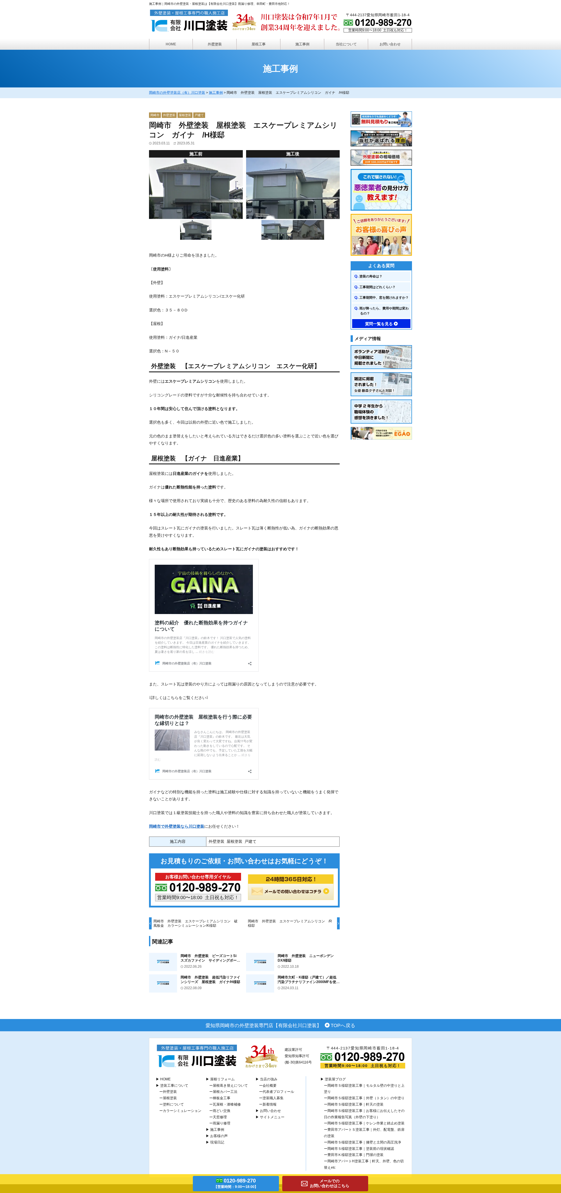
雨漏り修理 (221, 1123)
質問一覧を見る (379, 324)
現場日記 (217, 1142)
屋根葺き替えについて (230, 1085)
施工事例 (217, 1129)
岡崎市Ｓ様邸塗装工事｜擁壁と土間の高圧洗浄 (364, 1142)
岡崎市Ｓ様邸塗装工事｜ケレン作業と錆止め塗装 (366, 1123)
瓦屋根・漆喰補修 (227, 1104)
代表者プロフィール (278, 1092)
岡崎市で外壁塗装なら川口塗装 (176, 826)
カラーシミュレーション (182, 1111)
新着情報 (270, 1104)
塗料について (173, 1104)
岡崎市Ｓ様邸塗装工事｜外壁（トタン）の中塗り (366, 1098)
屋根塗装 (185, 115)
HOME (171, 44)
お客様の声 (219, 1136)
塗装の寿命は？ (370, 276)
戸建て (199, 115)
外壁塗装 (169, 115)
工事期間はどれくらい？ (377, 287)
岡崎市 (155, 115)
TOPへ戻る (343, 1025)
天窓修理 (220, 1117)
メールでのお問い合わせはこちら (329, 1183)
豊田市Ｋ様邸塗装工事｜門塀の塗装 (355, 1155)
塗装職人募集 (273, 1098)
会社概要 (270, 1085)
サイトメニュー (272, 1117)
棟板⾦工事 (221, 1098)
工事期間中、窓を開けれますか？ (384, 297)
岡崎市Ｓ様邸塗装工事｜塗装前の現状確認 (360, 1148)
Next (343, 188)
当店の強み (268, 1079)
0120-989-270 (236, 1183)
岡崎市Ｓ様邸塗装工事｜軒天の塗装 (355, 1104)
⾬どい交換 (221, 1111)
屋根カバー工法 (225, 1092)
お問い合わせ (270, 1111)
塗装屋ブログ (335, 1079)
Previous (243, 188)
